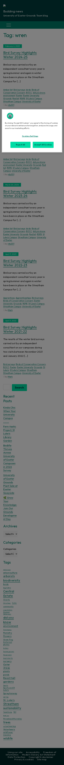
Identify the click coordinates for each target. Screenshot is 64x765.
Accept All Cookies (43, 145)
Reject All (20, 145)
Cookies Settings (30, 136)
